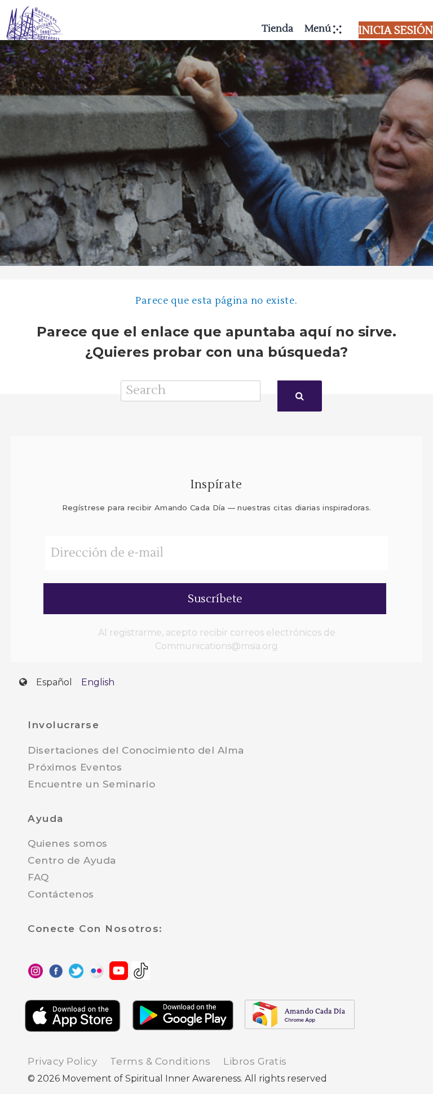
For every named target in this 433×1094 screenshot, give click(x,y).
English (97, 682)
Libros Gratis (255, 1061)
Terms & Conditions (160, 1061)
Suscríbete (215, 599)
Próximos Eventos (75, 767)
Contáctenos (61, 894)
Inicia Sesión (396, 30)
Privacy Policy (62, 1061)
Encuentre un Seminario (91, 784)
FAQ (38, 877)
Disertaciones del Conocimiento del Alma (136, 750)
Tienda (277, 29)
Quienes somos (68, 843)
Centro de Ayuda (72, 860)
